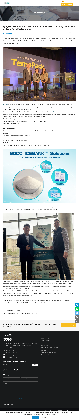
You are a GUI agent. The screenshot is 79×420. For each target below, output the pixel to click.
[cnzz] (60, 410)
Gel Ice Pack (44, 345)
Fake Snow (44, 350)
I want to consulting (68, 325)
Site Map (10, 410)
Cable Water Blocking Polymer (49, 348)
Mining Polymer (45, 338)
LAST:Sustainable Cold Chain (11, 311)
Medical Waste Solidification (49, 355)
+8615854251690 (10, 350)
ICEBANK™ (26, 111)
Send (34, 365)
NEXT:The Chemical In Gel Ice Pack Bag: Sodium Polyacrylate (21, 313)
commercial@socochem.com (15, 355)
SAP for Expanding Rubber (48, 352)
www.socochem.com (12, 357)
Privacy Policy (67, 410)
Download (10, 404)
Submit (21, 399)
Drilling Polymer (45, 341)
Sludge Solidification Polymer (49, 343)
